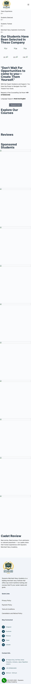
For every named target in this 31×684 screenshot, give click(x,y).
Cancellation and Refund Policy (12, 613)
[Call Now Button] (4, 680)
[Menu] (28, 4)
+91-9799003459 (11, 668)
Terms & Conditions (8, 609)
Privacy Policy (6, 600)
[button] (15, 51)
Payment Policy (7, 605)
